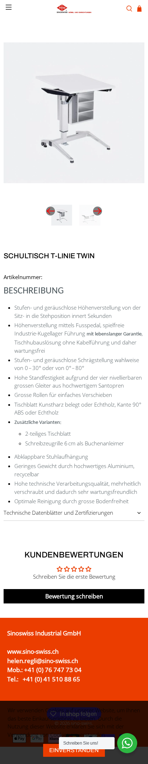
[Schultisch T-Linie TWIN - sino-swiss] (74, 112)
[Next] (97, 211)
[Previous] (50, 211)
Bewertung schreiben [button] (74, 596)
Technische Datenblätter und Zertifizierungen (58, 512)
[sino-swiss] (74, 8)
